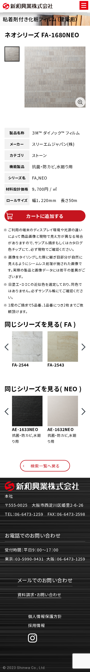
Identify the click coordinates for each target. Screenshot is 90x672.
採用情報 (36, 625)
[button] (6, 347)
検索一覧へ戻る (45, 466)
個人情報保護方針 (45, 616)
